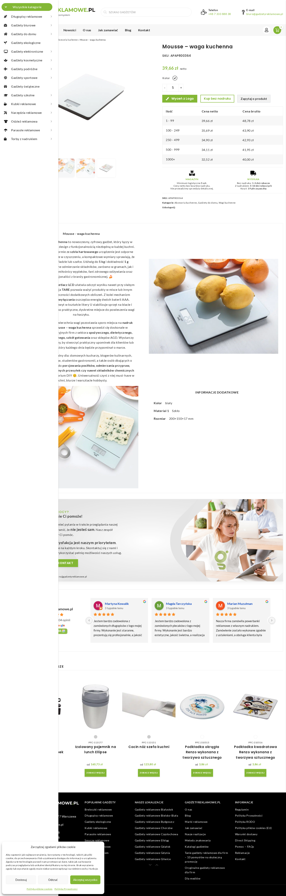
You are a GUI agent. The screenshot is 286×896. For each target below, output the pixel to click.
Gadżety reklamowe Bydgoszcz (154, 821)
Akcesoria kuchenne (67, 39)
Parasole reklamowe (98, 834)
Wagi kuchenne (227, 202)
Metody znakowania (198, 840)
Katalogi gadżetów (197, 846)
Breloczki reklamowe (98, 809)
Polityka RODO (245, 821)
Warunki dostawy (246, 834)
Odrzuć (53, 879)
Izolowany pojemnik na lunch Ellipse (95, 749)
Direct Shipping (245, 840)
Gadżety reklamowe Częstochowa (156, 834)
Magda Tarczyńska (179, 603)
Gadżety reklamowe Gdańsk (152, 846)
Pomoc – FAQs (244, 846)
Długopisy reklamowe (99, 815)
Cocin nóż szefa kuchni (148, 746)
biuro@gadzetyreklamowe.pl (264, 14)
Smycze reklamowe (97, 840)
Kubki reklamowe (96, 828)
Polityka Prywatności (66, 888)
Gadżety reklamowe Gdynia (152, 852)
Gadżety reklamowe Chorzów (154, 828)
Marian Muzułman (240, 603)
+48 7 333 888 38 (219, 14)
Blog (128, 30)
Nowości (69, 30)
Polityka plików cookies (40, 888)
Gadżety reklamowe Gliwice (153, 859)
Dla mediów (192, 878)
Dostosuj (21, 879)
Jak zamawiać (108, 30)
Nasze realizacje (195, 834)
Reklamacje (242, 852)
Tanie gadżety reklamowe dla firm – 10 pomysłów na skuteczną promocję (206, 857)
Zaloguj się (266, 30)
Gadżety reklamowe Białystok (154, 809)
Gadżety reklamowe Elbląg (152, 840)
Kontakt (144, 30)
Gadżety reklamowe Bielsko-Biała (156, 815)
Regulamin (242, 809)
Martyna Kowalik (117, 603)
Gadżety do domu (208, 202)
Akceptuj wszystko (85, 879)
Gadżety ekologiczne (98, 821)
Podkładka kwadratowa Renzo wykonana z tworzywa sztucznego (255, 752)
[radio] (175, 78)
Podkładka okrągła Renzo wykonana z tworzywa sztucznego (202, 752)
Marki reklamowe (196, 821)
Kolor (166, 78)
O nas (87, 30)
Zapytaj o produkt (254, 98)
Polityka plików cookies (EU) (253, 828)
